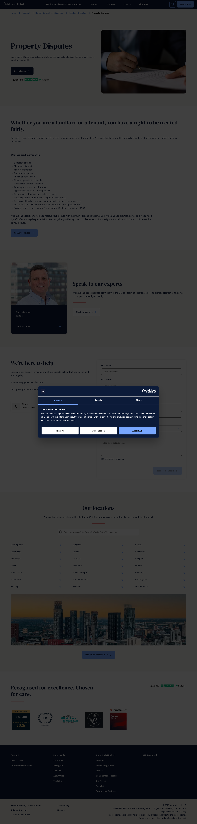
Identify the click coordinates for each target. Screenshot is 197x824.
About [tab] (139, 400)
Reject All (59, 431)
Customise (97, 431)
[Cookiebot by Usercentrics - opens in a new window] (144, 391)
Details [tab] (98, 400)
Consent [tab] (58, 400)
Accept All (137, 431)
